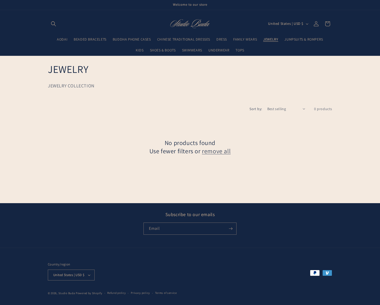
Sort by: (255, 108)
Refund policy (116, 293)
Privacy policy (140, 293)
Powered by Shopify (89, 293)
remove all (216, 151)
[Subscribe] (230, 229)
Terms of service (166, 293)
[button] (53, 23)
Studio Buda (66, 293)
